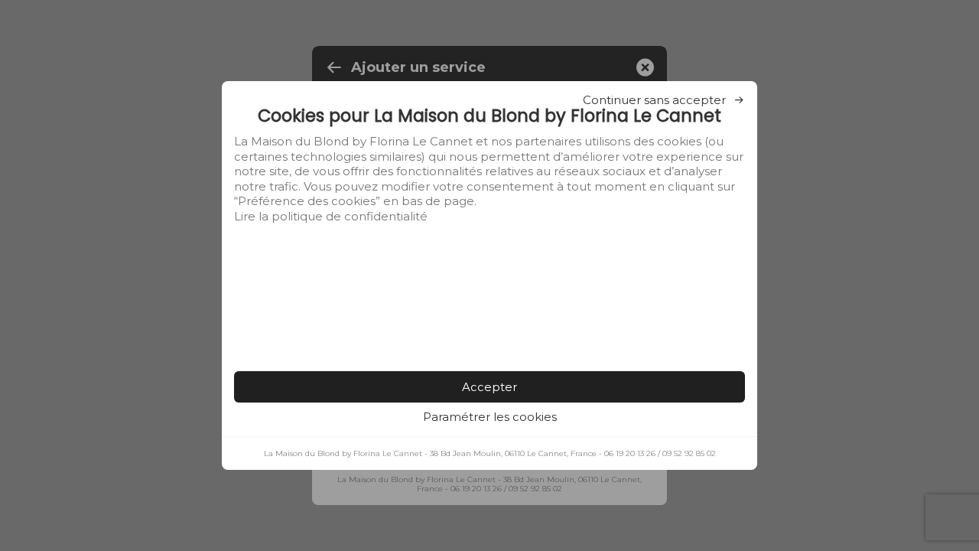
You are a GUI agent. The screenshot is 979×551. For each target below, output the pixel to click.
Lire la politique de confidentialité (331, 216)
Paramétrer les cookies (490, 416)
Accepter (489, 387)
